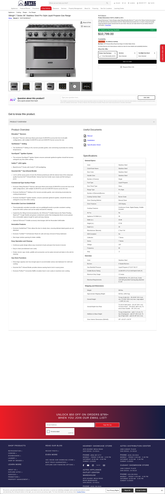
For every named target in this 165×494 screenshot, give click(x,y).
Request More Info (128, 67)
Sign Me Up (107, 425)
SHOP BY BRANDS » (15, 460)
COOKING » (12, 453)
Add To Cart (127, 62)
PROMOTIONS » (14, 477)
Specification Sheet (94, 145)
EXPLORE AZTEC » (15, 472)
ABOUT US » (13, 469)
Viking (10, 18)
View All (87, 86)
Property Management (75, 8)
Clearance (56, 8)
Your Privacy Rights (113, 490)
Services (63, 8)
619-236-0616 (133, 474)
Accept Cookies (141, 490)
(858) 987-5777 (96, 455)
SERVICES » (13, 474)
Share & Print (87, 22)
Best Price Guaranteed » (57, 462)
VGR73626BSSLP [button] (25, 18)
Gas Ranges (32, 12)
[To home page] (27, 3)
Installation (91, 140)
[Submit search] (107, 3)
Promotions (35, 8)
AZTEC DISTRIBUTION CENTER (135, 446)
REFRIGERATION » (15, 451)
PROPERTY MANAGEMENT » (19, 479)
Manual (89, 136)
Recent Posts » (52, 451)
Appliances (14, 8)
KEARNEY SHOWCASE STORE (97, 446)
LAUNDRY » (12, 458)
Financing (95, 8)
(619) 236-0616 (96, 486)
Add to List (87, 26)
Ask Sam (146, 97)
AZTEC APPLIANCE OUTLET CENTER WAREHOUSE (92, 472)
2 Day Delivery (46, 8)
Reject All (127, 490)
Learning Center (119, 8)
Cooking (18, 12)
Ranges (25, 12)
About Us (87, 8)
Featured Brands (25, 8)
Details (152, 30)
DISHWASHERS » (14, 455)
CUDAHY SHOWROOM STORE (134, 465)
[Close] (162, 490)
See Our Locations (106, 8)
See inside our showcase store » (60, 460)
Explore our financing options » (60, 464)
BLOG (98, 465)
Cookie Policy (81, 492)
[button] (114, 3)
